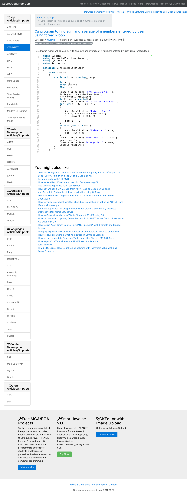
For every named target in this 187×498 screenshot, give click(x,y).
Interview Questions (100, 3)
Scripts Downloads (148, 3)
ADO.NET (12, 54)
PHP (9, 238)
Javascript (12, 169)
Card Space (13, 80)
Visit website (27, 467)
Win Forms (12, 87)
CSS (9, 148)
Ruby (9, 252)
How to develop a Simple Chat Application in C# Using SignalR (70, 234)
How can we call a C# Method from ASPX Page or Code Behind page (74, 188)
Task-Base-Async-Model (16, 119)
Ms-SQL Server (15, 207)
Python (10, 245)
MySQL (11, 213)
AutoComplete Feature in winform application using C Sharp (69, 192)
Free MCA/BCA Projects (172, 3)
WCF (9, 67)
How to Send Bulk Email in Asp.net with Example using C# (68, 182)
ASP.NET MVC (14, 34)
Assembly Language (12, 274)
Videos (132, 3)
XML (9, 265)
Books (123, 3)
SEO (9, 395)
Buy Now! (64, 454)
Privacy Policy (99, 484)
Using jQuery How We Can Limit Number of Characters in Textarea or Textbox (78, 231)
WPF (9, 74)
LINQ (9, 60)
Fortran (11, 315)
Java (9, 329)
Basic (10, 282)
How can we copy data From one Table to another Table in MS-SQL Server (77, 238)
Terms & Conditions (80, 484)
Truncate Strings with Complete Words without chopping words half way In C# (79, 172)
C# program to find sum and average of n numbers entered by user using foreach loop (90, 33)
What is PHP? (45, 244)
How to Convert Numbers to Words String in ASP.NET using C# (71, 215)
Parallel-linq (13, 104)
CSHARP (52, 39)
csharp (50, 17)
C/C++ (10, 289)
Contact (113, 484)
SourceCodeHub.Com (16, 3)
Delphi (10, 309)
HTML (10, 155)
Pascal (10, 335)
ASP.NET (11, 27)
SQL (9, 200)
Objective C (13, 258)
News (115, 3)
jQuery (10, 175)
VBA (9, 402)
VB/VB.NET (13, 47)
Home (40, 17)
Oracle (10, 220)
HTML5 (11, 162)
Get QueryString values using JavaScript (59, 185)
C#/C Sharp (13, 40)
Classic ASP (13, 302)
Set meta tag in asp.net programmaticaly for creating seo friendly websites (77, 208)
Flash (9, 182)
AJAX (10, 142)
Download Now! (107, 434)
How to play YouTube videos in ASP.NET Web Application (68, 241)
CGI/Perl (11, 322)
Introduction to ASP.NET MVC (53, 179)
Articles (84, 3)
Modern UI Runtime (17, 111)
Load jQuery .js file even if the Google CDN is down (65, 175)
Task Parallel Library (13, 96)
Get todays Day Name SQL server (55, 211)
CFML (10, 295)
